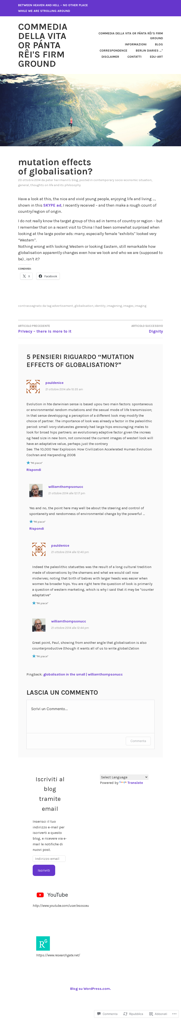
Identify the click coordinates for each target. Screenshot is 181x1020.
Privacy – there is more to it (44, 329)
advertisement (62, 306)
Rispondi (33, 470)
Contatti (134, 57)
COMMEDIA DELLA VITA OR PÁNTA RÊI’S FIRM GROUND (130, 35)
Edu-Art (156, 57)
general (23, 185)
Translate (135, 783)
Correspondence (113, 50)
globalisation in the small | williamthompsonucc (83, 674)
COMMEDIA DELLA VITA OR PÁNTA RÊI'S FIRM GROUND (42, 45)
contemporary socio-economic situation (122, 180)
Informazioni (136, 44)
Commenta (138, 741)
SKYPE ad (52, 205)
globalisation (83, 306)
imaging (140, 306)
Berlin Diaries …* (149, 50)
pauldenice (54, 383)
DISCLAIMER (110, 57)
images (128, 306)
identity (100, 306)
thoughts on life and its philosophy (55, 185)
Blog (159, 44)
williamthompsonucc (65, 487)
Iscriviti (44, 870)
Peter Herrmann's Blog (61, 180)
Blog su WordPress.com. (90, 989)
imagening (114, 306)
